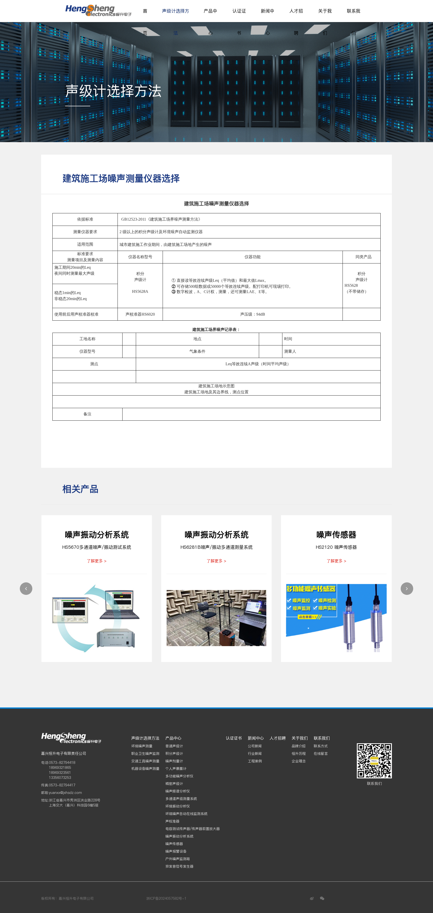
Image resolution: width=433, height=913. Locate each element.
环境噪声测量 (141, 746)
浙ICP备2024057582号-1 (166, 898)
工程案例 (255, 761)
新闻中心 (267, 22)
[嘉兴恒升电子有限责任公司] (100, 11)
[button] (26, 588)
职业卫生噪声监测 (145, 753)
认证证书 (239, 22)
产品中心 (210, 22)
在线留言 (321, 753)
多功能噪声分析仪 (179, 776)
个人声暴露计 (175, 768)
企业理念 (299, 761)
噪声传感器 (174, 843)
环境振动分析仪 (177, 806)
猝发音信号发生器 (179, 866)
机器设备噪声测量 (145, 768)
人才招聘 (296, 22)
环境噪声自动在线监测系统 (186, 813)
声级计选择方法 (175, 22)
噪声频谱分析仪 (177, 791)
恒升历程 (299, 753)
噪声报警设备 (175, 851)
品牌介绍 (299, 746)
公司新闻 (255, 746)
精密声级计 (174, 783)
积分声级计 (174, 753)
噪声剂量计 (174, 761)
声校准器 (172, 821)
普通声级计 (174, 746)
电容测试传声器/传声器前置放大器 (192, 828)
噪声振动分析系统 (179, 836)
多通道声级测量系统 (181, 798)
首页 (145, 22)
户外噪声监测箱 (177, 858)
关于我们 (325, 22)
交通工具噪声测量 (145, 761)
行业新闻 (255, 753)
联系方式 (321, 746)
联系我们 (353, 22)
